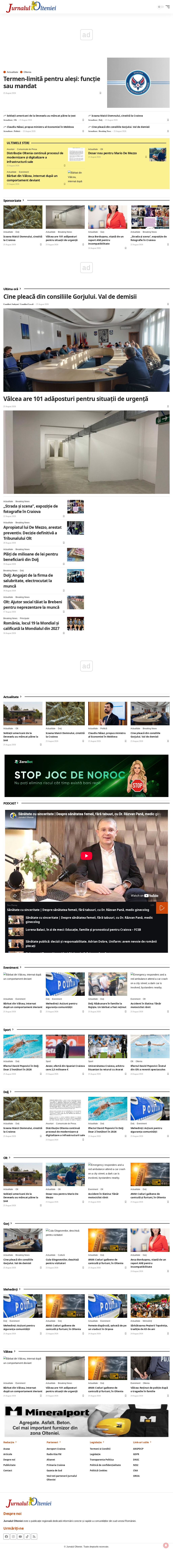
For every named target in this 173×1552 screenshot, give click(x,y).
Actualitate (12, 72)
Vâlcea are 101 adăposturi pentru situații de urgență (62, 238)
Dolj (100, 120)
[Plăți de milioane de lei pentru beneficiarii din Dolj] (75, 554)
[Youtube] (20, 1537)
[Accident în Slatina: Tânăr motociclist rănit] (150, 984)
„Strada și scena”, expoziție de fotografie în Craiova (149, 238)
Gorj (102, 232)
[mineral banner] (86, 1420)
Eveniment (24, 172)
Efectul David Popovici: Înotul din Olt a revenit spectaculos (148, 1067)
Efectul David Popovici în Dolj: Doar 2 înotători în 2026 (21, 1067)
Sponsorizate (12, 200)
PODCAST (9, 803)
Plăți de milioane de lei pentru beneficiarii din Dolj (30, 556)
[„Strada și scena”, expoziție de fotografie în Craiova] (150, 217)
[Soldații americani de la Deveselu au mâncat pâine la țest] (22, 713)
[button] (167, 6)
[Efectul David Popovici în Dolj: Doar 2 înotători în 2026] (22, 1046)
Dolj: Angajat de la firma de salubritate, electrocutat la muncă (28, 580)
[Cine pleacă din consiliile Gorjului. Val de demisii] (86, 350)
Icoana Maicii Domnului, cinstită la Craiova (117, 115)
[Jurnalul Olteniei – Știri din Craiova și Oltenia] (31, 7)
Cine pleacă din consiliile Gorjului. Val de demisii (121, 126)
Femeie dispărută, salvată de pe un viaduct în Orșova (107, 1327)
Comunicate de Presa (27, 149)
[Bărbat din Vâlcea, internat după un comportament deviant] (76, 177)
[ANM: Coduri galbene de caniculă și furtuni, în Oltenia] (150, 1174)
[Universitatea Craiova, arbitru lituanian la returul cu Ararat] (107, 1046)
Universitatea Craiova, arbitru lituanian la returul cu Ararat (106, 1067)
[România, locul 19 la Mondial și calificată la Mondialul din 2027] (75, 623)
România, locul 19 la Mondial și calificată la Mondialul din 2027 (31, 625)
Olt (15, 120)
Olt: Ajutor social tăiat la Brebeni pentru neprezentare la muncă (32, 604)
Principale (24, 618)
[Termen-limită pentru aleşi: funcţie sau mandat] (138, 83)
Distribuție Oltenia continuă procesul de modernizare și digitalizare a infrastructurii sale (35, 157)
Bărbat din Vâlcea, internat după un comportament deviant (32, 178)
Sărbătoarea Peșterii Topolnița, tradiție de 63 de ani (149, 1327)
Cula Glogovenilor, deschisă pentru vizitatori (62, 1261)
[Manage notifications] (166, 1545)
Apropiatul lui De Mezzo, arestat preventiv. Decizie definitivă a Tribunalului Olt (32, 533)
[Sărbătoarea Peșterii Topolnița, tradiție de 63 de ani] (150, 1306)
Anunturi (11, 149)
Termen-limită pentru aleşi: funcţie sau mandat (51, 82)
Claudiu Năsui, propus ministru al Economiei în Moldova (40, 126)
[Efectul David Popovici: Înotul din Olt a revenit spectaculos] (150, 1046)
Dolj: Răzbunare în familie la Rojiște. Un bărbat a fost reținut (107, 1005)
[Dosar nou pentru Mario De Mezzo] (157, 154)
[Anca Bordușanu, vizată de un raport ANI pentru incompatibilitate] (107, 217)
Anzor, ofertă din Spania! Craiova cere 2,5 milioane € (65, 1067)
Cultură (61, 1255)
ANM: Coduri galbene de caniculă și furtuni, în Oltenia (148, 1195)
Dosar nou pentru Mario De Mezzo (112, 153)
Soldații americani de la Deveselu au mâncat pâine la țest (41, 115)
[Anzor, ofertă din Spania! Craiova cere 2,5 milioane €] (65, 1046)
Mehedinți (10, 1289)
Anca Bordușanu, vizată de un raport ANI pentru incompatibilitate (106, 240)
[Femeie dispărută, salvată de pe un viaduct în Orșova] (107, 1306)
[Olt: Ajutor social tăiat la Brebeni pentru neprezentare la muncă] (75, 602)
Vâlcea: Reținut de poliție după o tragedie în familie (149, 1389)
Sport (7, 1029)
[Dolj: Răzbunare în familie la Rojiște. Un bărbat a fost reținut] (107, 984)
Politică (17, 131)
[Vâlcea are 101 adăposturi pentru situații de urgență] (65, 217)
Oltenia (27, 72)
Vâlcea (8, 1351)
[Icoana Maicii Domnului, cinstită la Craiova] (22, 217)
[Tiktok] (27, 1537)
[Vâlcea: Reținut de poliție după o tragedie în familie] (150, 1368)
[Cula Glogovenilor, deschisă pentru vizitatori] (65, 1240)
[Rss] (34, 1537)
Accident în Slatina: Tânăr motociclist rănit (146, 1005)
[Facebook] (6, 1537)
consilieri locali (26, 304)
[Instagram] (13, 1537)
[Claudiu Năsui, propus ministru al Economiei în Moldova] (107, 713)
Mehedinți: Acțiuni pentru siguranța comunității (61, 1005)
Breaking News (105, 131)
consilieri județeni (11, 304)
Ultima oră (11, 288)
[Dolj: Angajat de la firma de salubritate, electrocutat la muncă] (75, 576)
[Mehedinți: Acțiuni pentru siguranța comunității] (65, 984)
